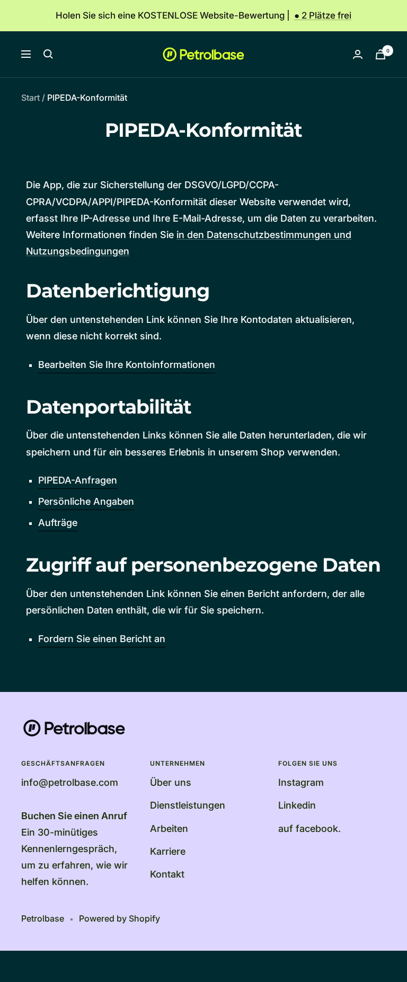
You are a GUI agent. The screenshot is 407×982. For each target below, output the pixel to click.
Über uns (170, 782)
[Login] (357, 54)
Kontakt (167, 874)
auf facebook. (309, 828)
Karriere (167, 851)
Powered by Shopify (119, 918)
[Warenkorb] (380, 54)
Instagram (301, 782)
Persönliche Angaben (86, 501)
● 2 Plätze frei (322, 15)
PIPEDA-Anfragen (77, 480)
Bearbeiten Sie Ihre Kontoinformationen (126, 364)
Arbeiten (169, 828)
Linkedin (297, 805)
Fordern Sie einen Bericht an (101, 638)
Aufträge (57, 522)
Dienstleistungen (187, 805)
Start (30, 97)
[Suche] (48, 54)
